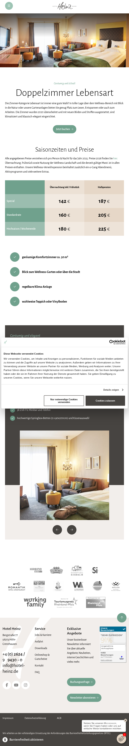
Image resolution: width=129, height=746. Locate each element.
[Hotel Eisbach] (77, 570)
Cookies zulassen (105, 400)
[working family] (35, 602)
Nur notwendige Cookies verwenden (64, 400)
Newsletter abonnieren (82, 697)
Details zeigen (111, 389)
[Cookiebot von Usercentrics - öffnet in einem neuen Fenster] (111, 342)
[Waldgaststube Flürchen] (56, 570)
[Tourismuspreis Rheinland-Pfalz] (66, 602)
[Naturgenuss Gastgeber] (58, 586)
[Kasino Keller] (36, 570)
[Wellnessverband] (115, 586)
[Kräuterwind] (39, 586)
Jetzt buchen (63, 129)
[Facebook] (7, 685)
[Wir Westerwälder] (78, 586)
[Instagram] (25, 685)
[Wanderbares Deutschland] (97, 586)
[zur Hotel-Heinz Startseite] (64, 7)
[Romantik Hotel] (17, 586)
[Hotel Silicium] (95, 570)
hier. (115, 158)
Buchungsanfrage (80, 682)
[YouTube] (16, 685)
